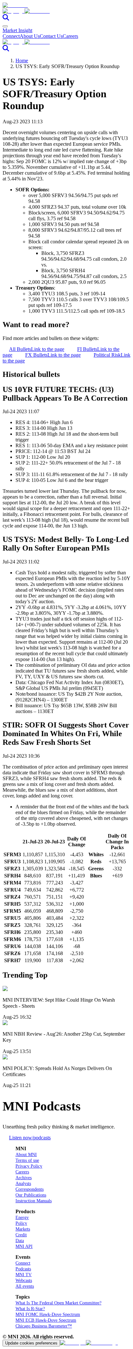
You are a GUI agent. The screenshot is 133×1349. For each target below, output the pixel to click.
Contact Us (51, 36)
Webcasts (23, 1280)
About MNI (26, 1154)
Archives (23, 1177)
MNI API (24, 1246)
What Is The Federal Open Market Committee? (58, 1303)
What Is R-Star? (30, 1308)
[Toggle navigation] (5, 26)
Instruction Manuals (33, 1200)
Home (21, 60)
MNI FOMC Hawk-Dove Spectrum (47, 1314)
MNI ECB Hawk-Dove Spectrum (45, 1320)
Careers (70, 36)
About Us (30, 36)
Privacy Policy (28, 1166)
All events (24, 1286)
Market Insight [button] (17, 30)
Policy (21, 1223)
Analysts (23, 1183)
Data (19, 1240)
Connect (11, 36)
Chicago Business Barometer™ (43, 1326)
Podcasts (23, 1268)
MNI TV (23, 1274)
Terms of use (27, 1160)
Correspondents (29, 1189)
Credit (21, 1234)
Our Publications (30, 1195)
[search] (6, 19)
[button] (66, 11)
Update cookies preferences (31, 1343)
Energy (22, 1217)
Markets (22, 1229)
